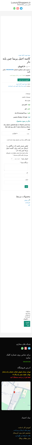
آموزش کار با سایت (24, 427)
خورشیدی (10, 86)
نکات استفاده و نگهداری (23, 435)
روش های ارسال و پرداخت (22, 430)
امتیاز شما (25, 159)
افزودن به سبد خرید (24, 80)
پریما (22, 86)
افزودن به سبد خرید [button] (27, 324)
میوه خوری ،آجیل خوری (24, 55)
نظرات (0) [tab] (27, 100)
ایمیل (26, 179)
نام (27, 172)
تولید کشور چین (17, 86)
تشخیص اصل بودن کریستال (22, 433)
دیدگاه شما (24, 162)
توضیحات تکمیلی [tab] (26, 97)
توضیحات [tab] (28, 93)
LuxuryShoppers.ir (21, 2)
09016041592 (10, 69)
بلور (25, 86)
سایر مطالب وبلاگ (25, 438)
